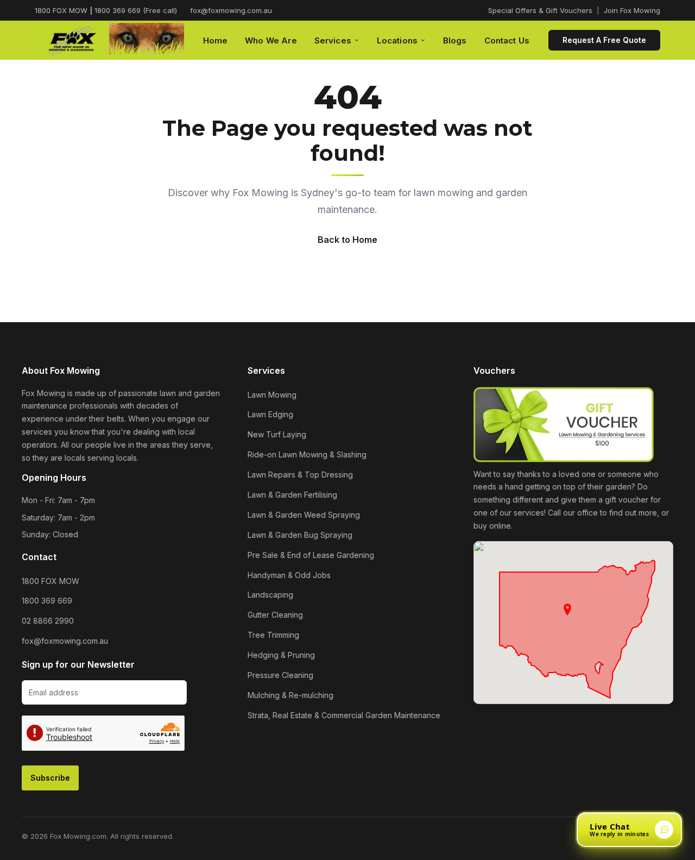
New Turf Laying (277, 434)
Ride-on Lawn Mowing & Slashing (307, 454)
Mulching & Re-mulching (290, 695)
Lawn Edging (270, 414)
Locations (397, 40)
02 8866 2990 (48, 620)
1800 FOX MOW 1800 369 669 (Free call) (106, 10)
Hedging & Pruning (281, 655)
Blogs (455, 40)
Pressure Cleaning (280, 675)
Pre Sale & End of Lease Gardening (311, 555)
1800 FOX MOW (50, 581)
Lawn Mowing (272, 394)
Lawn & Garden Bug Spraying (300, 534)
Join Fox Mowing (632, 10)
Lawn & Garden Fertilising (292, 494)
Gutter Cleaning (275, 614)
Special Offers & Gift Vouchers (540, 10)
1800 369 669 (47, 600)
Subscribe (50, 777)
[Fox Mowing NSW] (109, 40)
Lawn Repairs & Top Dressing (300, 474)
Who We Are (271, 40)
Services (332, 40)
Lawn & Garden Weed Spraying (304, 514)
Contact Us (507, 40)
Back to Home (347, 239)
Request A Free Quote (604, 40)
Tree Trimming (273, 634)
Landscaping (270, 594)
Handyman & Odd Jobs (289, 575)
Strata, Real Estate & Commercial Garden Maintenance (344, 715)
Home (215, 40)
